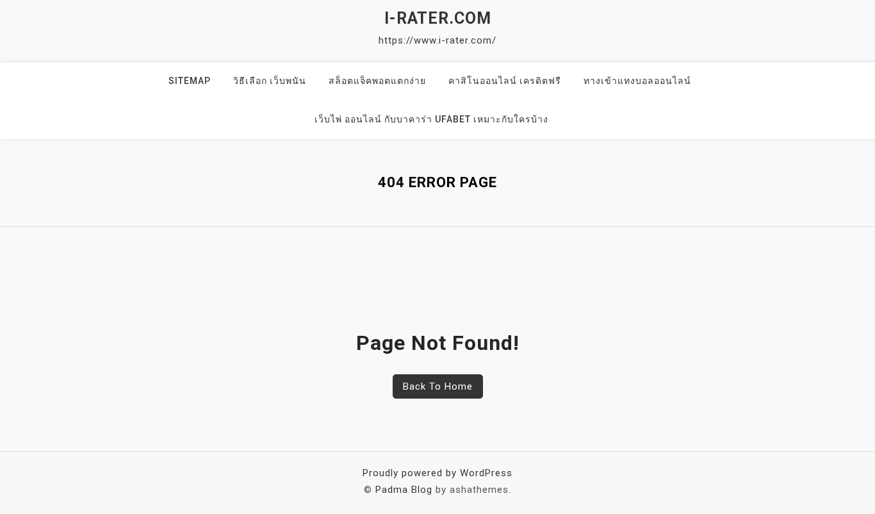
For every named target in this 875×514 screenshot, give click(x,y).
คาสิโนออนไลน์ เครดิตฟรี (504, 81)
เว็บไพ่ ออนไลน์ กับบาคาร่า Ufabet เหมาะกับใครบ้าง (431, 119)
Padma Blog (403, 489)
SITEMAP (189, 81)
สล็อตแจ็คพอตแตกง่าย (377, 81)
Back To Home (438, 386)
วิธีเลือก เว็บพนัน (269, 81)
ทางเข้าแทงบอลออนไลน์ (637, 81)
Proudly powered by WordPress (437, 473)
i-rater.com (437, 18)
